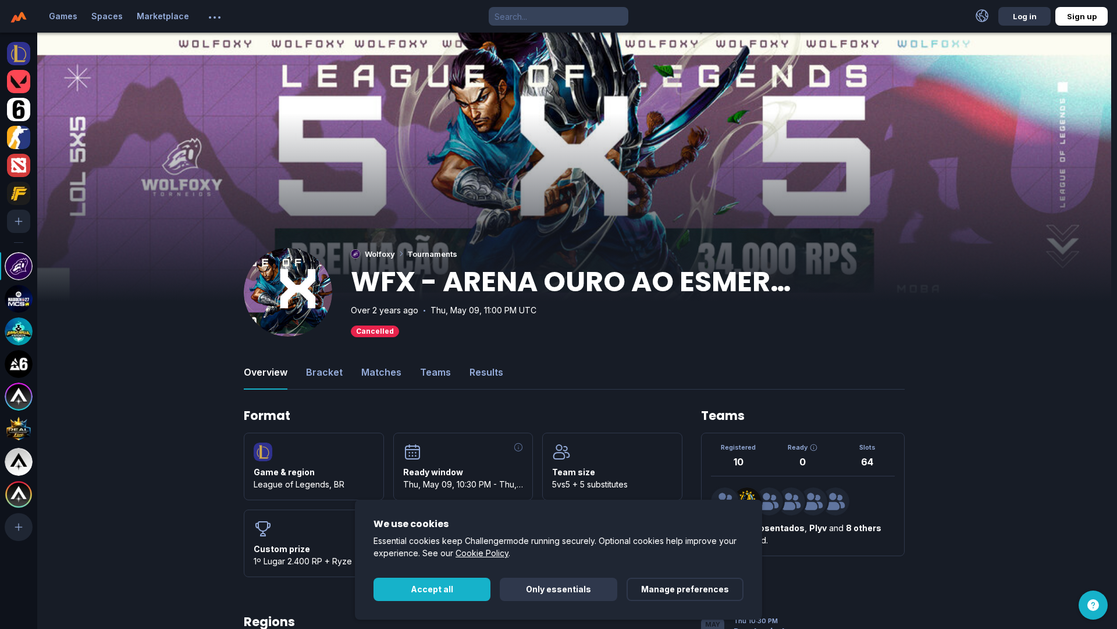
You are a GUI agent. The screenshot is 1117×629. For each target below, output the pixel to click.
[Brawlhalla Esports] (19, 331)
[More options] (214, 17)
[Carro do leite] (813, 501)
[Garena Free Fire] (18, 193)
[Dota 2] (18, 165)
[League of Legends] (18, 53)
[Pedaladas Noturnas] (769, 501)
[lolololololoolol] (835, 501)
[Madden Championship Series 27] (19, 299)
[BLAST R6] (19, 364)
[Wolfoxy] (19, 266)
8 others (863, 528)
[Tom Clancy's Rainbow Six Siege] (18, 109)
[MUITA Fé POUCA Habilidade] (791, 501)
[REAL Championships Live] (19, 429)
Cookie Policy (482, 553)
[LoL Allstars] (19, 397)
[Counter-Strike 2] (18, 137)
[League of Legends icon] (263, 452)
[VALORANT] (18, 81)
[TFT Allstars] (19, 494)
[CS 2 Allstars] (19, 462)
